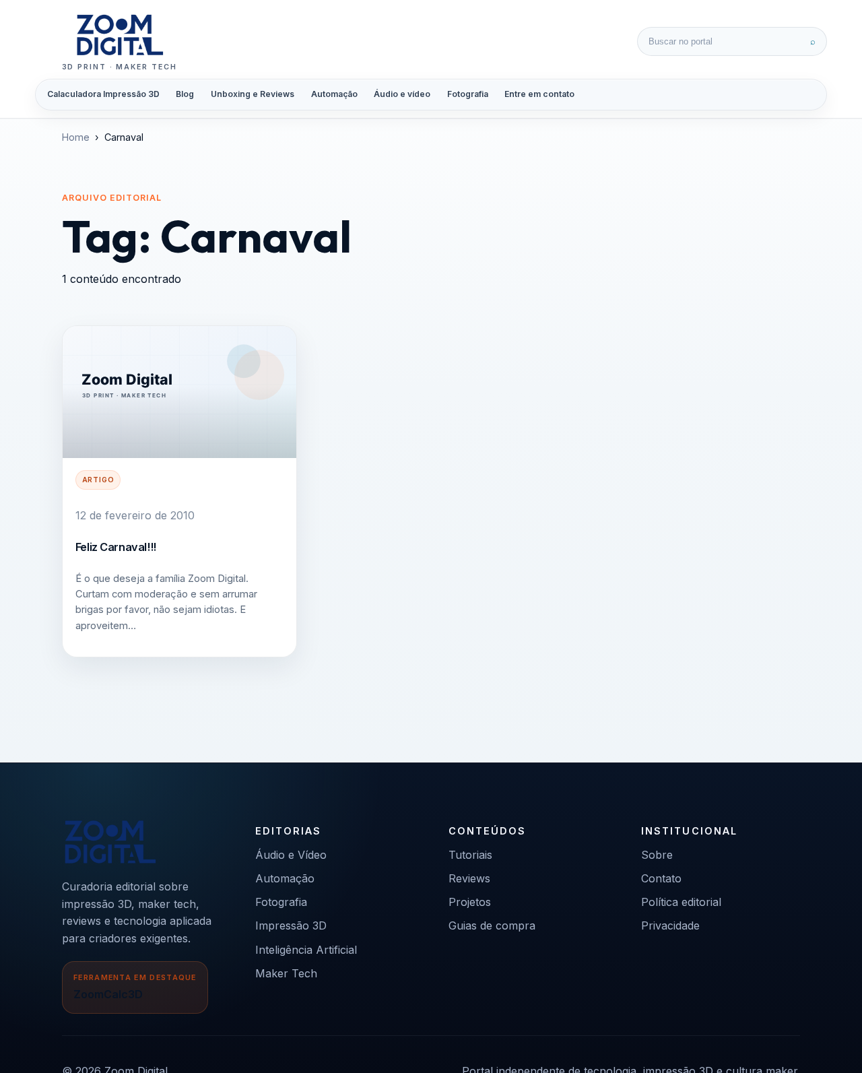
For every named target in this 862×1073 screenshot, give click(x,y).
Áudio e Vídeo (291, 854)
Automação (334, 94)
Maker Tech (286, 973)
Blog (185, 94)
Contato (661, 878)
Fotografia (467, 94)
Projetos (470, 902)
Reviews (469, 878)
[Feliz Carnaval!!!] (179, 391)
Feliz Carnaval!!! (115, 547)
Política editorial (681, 902)
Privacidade (670, 925)
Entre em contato (539, 94)
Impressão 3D (291, 925)
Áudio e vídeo (402, 94)
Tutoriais (470, 854)
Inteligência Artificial (306, 949)
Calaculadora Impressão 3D (103, 94)
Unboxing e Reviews (252, 94)
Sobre (657, 854)
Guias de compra (492, 925)
